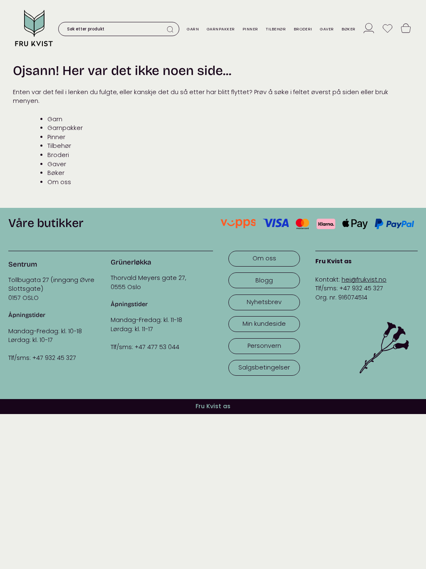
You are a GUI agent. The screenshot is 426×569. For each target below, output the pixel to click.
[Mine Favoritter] (387, 29)
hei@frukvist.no (364, 279)
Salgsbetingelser (264, 367)
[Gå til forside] (33, 47)
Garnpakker (221, 29)
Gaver (327, 29)
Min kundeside (264, 323)
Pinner (250, 29)
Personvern (264, 346)
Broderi (303, 29)
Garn (193, 29)
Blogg (264, 280)
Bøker (348, 29)
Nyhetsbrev (264, 302)
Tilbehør (276, 29)
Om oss (59, 182)
